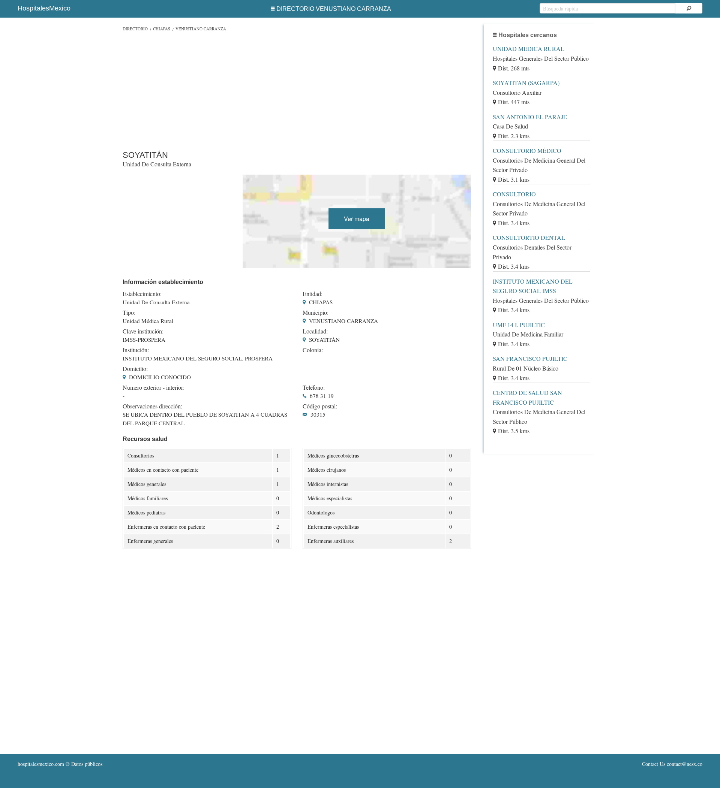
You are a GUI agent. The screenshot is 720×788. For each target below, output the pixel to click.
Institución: (136, 350)
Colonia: (313, 350)
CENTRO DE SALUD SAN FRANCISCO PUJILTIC (527, 397)
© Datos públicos (60, 763)
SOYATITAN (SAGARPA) (526, 83)
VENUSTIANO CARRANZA (201, 28)
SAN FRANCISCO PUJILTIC (530, 358)
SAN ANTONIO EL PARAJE (530, 117)
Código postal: (320, 406)
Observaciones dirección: (152, 406)
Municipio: (315, 312)
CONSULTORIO (514, 194)
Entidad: (312, 294)
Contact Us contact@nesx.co (672, 763)
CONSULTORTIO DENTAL (529, 237)
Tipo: (129, 312)
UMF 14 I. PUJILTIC (519, 325)
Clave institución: (143, 331)
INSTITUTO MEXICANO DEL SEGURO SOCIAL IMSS (533, 286)
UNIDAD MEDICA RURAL (528, 48)
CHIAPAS (161, 28)
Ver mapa (356, 218)
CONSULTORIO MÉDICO (527, 150)
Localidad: (315, 331)
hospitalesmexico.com (41, 763)
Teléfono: (314, 387)
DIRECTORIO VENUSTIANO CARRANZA (333, 9)
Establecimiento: (142, 294)
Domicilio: (135, 369)
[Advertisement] (297, 89)
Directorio (135, 28)
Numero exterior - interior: (153, 387)
